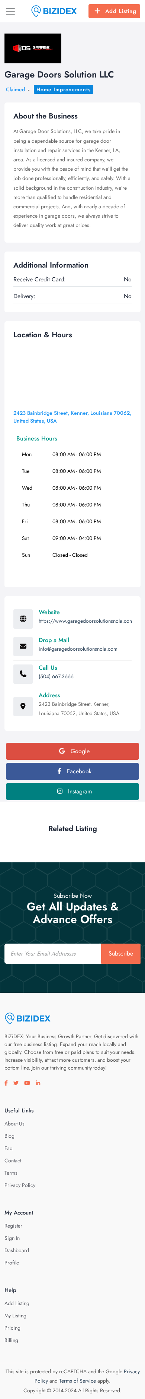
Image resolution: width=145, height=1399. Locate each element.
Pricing (12, 1328)
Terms (10, 1173)
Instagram (79, 791)
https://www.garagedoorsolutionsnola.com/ (87, 621)
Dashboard (16, 1250)
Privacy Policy (19, 1185)
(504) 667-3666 (56, 676)
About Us (14, 1123)
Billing (11, 1340)
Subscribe (121, 953)
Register (13, 1225)
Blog (9, 1136)
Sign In (12, 1238)
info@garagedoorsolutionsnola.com (78, 649)
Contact (12, 1160)
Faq (8, 1148)
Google (79, 751)
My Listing (15, 1315)
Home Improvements (63, 89)
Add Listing (120, 11)
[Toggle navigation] (10, 11)
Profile (11, 1262)
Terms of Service (77, 1380)
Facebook (78, 771)
